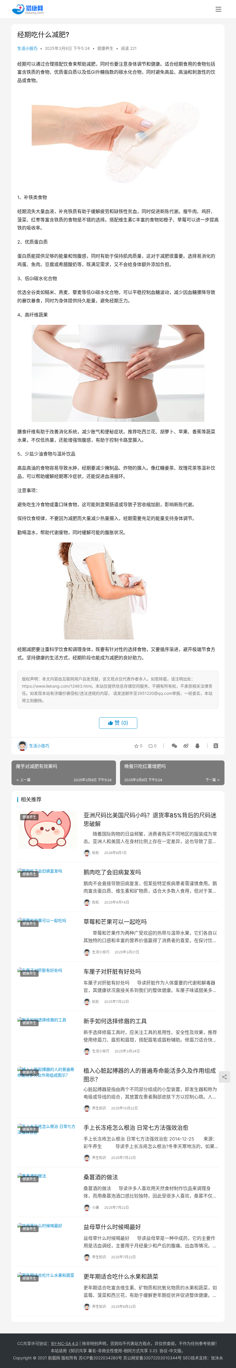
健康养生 (105, 48)
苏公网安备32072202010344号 (152, 1357)
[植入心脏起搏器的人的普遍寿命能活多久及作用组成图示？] (47, 1085)
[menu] (218, 9)
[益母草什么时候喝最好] (47, 1242)
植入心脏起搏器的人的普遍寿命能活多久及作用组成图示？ (149, 1075)
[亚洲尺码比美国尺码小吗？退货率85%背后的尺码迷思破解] (47, 830)
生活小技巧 (27, 48)
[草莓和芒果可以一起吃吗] (47, 936)
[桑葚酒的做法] (47, 1192)
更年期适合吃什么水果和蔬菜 (120, 1276)
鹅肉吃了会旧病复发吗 (112, 872)
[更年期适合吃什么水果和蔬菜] (47, 1291)
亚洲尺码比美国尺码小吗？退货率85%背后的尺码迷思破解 (149, 819)
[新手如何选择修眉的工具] (47, 1036)
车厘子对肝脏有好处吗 (112, 971)
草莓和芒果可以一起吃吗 (115, 922)
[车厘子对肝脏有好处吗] (47, 986)
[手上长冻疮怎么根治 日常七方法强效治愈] (47, 1142)
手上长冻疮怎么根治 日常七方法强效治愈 (136, 1127)
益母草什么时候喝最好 (112, 1227)
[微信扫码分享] (174, 746)
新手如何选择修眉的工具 (115, 1021)
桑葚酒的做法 (100, 1177)
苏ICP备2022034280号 (100, 1357)
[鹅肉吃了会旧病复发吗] (47, 887)
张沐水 (217, 1357)
